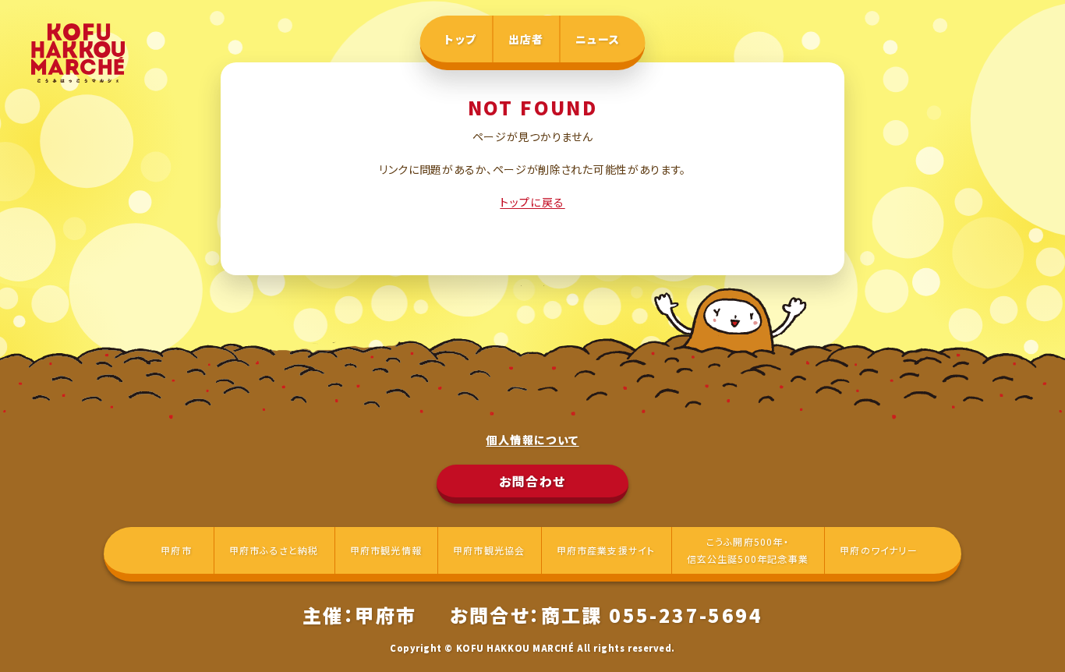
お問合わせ (532, 481)
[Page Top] (1026, 633)
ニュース (598, 39)
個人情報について (532, 439)
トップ (460, 39)
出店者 (526, 39)
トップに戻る (532, 202)
